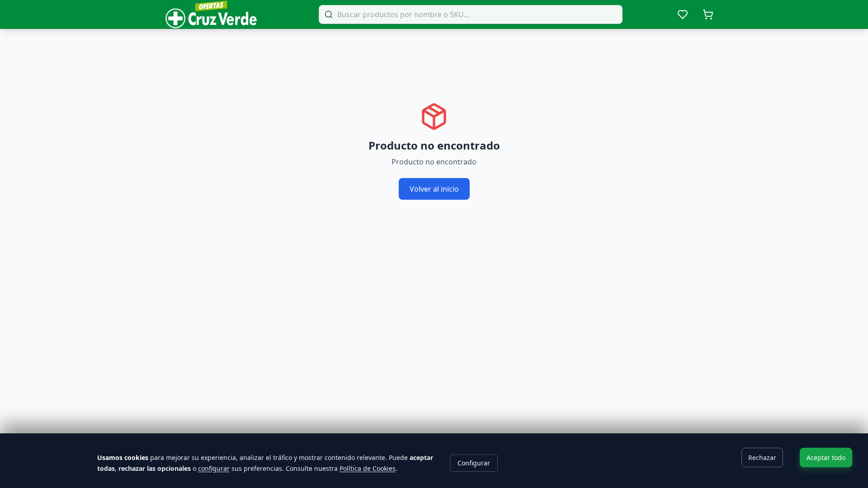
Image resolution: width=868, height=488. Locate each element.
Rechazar (762, 457)
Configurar (474, 463)
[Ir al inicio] (211, 14)
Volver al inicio (434, 189)
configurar (214, 468)
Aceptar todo (826, 457)
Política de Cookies (368, 468)
